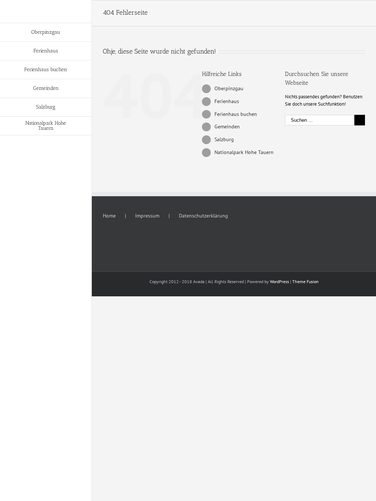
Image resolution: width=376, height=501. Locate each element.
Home (109, 215)
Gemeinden (227, 126)
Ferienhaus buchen (235, 114)
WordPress (279, 281)
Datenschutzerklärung (203, 215)
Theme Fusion (305, 281)
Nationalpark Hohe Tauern (244, 152)
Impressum (147, 215)
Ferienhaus (226, 101)
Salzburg (224, 139)
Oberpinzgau (228, 88)
